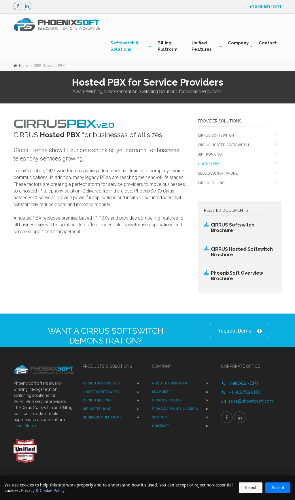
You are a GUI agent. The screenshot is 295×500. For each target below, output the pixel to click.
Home (23, 66)
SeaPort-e (161, 392)
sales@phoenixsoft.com (250, 401)
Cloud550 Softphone (218, 173)
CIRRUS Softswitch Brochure (232, 227)
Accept (277, 487)
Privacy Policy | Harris (175, 409)
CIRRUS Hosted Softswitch (223, 145)
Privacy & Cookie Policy (43, 490)
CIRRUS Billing (211, 183)
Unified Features (202, 46)
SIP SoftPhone (97, 409)
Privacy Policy (167, 400)
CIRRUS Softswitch (216, 135)
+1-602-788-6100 (244, 392)
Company (238, 43)
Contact (268, 43)
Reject (250, 487)
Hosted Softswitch (102, 392)
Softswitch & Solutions (124, 46)
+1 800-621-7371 (265, 6)
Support (160, 417)
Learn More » (25, 425)
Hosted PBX (209, 164)
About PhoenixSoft (171, 383)
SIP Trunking (210, 154)
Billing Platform (167, 46)
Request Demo (234, 331)
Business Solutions (102, 417)
